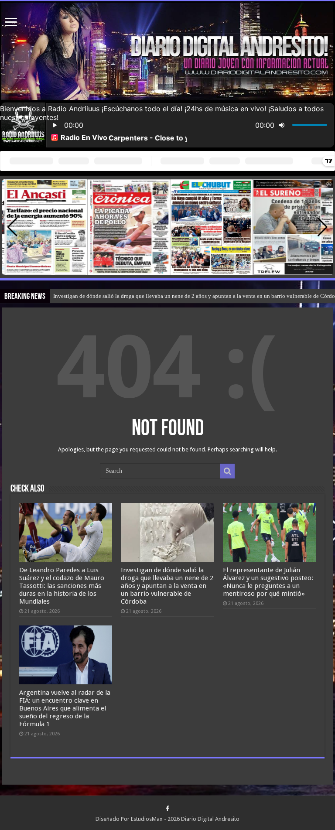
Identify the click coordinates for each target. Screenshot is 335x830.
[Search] (227, 471)
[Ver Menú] (11, 23)
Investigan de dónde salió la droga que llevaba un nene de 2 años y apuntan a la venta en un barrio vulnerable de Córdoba (167, 585)
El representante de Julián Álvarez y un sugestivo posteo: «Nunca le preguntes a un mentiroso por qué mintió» (268, 582)
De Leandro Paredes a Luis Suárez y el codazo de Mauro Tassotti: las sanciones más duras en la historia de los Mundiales (61, 585)
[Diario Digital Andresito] (167, 51)
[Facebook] (167, 808)
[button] (322, 227)
